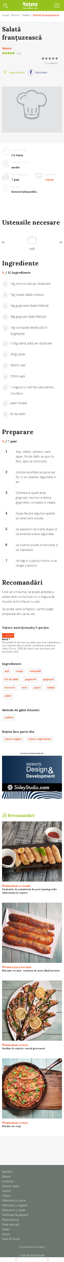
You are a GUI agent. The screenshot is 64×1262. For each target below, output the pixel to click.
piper (37, 687)
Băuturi (6, 1176)
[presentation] (3, 242)
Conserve (8, 1181)
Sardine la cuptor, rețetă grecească (23, 1048)
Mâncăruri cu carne (14, 1200)
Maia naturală (10, 1224)
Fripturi (6, 1196)
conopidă (35, 671)
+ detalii (8, 635)
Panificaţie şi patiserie (18, 967)
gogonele (30, 679)
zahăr (8, 695)
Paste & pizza (10, 1220)
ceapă (19, 671)
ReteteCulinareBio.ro (35, 1247)
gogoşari (48, 679)
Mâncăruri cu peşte (16, 1045)
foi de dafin (11, 679)
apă (7, 671)
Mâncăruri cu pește (13, 1210)
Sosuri (6, 1234)
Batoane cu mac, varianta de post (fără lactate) (31, 970)
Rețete (16, 15)
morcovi (10, 687)
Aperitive (7, 1172)
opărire (9, 717)
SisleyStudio (37, 1255)
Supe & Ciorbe (11, 1239)
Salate (26, 15)
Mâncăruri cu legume (17, 886)
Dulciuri (6, 1191)
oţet (24, 687)
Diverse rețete (10, 1186)
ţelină (50, 687)
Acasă (5, 15)
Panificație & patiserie (15, 1215)
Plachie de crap (11, 1126)
